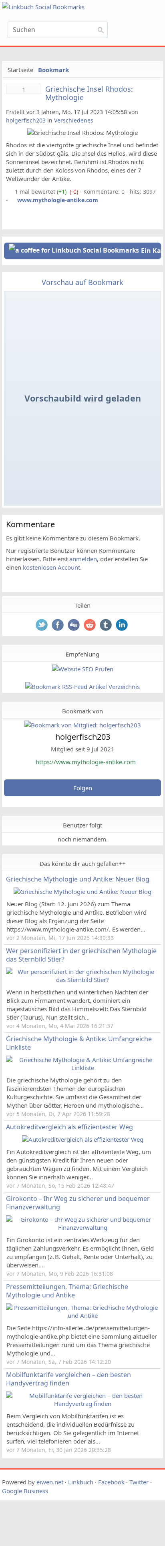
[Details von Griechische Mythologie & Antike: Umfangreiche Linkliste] (82, 1068)
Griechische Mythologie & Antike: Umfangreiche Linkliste (79, 1043)
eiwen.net (49, 1482)
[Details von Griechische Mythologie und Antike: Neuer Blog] (82, 891)
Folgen (82, 788)
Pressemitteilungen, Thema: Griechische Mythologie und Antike (67, 1290)
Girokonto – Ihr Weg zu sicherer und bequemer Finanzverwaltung (78, 1202)
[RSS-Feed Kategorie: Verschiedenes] (9, 191)
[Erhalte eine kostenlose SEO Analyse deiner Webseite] (82, 669)
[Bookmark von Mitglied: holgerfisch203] (82, 725)
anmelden (83, 559)
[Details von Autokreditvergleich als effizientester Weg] (82, 1139)
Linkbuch (80, 1482)
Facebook (111, 1482)
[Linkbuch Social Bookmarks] (57, 7)
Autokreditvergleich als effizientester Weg (69, 1126)
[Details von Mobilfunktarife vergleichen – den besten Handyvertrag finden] (82, 1403)
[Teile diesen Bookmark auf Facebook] (58, 625)
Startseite (20, 70)
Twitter (139, 1482)
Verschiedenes (73, 120)
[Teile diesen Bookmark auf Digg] (74, 625)
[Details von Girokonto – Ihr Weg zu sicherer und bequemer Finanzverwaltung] (82, 1227)
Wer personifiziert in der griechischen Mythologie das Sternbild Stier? (81, 955)
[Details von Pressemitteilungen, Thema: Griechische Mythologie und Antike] (82, 1315)
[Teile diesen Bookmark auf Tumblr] (106, 625)
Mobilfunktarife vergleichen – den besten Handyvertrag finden (68, 1378)
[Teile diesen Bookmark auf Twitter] (42, 625)
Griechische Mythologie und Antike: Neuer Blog (77, 879)
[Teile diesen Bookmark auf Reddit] (90, 625)
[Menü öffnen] (138, 32)
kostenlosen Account (51, 567)
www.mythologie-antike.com (57, 200)
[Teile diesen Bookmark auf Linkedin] (122, 625)
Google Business (25, 1491)
